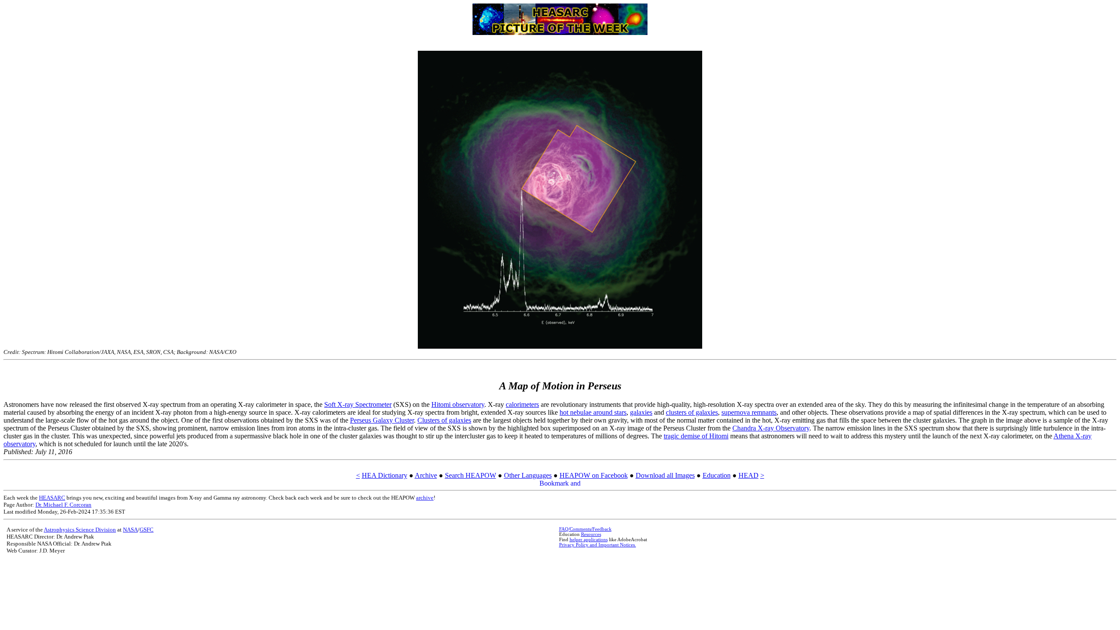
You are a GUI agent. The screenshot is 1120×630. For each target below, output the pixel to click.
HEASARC (52, 497)
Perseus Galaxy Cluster (382, 420)
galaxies (641, 412)
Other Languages (528, 475)
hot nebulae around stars (593, 412)
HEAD (748, 475)
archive (425, 497)
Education (717, 475)
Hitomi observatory (457, 404)
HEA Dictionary (384, 475)
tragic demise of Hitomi (696, 436)
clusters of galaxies (692, 412)
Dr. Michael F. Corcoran (63, 504)
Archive (426, 475)
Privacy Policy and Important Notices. (597, 544)
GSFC (147, 529)
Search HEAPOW (470, 475)
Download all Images (665, 475)
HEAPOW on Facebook (594, 475)
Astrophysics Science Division (80, 529)
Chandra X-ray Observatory (770, 428)
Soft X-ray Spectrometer (358, 404)
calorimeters (522, 404)
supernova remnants (749, 412)
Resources (591, 534)
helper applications (589, 539)
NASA (130, 529)
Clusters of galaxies (444, 420)
